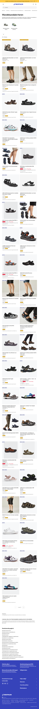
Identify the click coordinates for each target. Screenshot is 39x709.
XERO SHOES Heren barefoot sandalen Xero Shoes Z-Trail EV (10, 194)
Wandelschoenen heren (6, 630)
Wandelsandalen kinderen (14, 29)
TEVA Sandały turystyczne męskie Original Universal (9, 596)
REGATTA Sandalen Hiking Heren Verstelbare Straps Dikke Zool (27, 326)
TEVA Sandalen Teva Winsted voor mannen (9, 353)
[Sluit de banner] (36, 1)
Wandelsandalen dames (6, 29)
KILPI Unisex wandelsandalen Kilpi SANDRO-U (27, 167)
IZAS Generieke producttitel (8, 325)
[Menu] (3, 4)
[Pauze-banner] (34, 1)
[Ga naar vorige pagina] (15, 607)
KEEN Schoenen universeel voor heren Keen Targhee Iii (28, 515)
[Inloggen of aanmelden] (33, 4)
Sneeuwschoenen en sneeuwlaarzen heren (10, 649)
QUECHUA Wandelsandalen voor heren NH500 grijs (28, 194)
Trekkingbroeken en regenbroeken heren (9, 651)
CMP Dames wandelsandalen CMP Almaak (27, 488)
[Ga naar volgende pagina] (23, 607)
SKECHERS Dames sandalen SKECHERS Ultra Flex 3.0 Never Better (10, 488)
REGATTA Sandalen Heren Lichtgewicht (28, 84)
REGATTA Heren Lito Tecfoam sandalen (10, 514)
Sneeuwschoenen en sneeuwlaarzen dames (10, 642)
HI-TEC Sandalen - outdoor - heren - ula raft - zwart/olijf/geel (28, 379)
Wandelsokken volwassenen (7, 640)
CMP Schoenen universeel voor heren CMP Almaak (27, 246)
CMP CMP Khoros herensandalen (26, 540)
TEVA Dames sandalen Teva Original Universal (27, 406)
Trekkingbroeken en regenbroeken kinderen (10, 654)
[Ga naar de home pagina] (18, 4)
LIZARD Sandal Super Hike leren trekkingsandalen (9, 246)
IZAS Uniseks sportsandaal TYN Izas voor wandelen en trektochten (9, 541)
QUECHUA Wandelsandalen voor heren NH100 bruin (10, 58)
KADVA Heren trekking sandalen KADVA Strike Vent (28, 138)
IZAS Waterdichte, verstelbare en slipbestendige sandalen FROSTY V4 (27, 433)
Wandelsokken (5, 645)
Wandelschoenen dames (6, 639)
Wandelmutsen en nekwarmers (7, 646)
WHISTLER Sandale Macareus (26, 272)
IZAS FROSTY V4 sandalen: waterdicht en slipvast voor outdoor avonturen (10, 569)
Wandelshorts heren (5, 633)
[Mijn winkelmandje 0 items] (36, 4)
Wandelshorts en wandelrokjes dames (9, 643)
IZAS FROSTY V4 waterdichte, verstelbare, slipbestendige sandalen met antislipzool (10, 139)
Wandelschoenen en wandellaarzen (8, 632)
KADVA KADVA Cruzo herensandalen (9, 166)
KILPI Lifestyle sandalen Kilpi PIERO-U (9, 220)
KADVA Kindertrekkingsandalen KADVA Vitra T (10, 433)
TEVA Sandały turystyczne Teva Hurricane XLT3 (26, 460)
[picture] (10, 47)
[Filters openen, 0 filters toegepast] (3, 34)
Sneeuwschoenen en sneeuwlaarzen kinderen (10, 652)
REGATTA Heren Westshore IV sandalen (10, 84)
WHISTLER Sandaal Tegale (7, 378)
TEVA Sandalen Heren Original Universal (28, 112)
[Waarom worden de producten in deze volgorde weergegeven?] (2, 37)
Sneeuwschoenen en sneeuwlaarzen (8, 658)
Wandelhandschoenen (6, 648)
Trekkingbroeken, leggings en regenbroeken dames (11, 655)
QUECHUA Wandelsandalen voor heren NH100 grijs (28, 58)
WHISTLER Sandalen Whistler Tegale (9, 112)
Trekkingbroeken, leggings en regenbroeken (10, 636)
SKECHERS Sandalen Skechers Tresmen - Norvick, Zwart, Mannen (28, 569)
